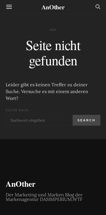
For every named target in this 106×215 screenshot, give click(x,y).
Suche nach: (17, 110)
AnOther (53, 7)
